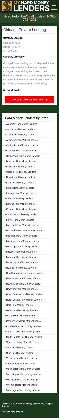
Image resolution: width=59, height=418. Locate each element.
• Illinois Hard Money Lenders (19, 188)
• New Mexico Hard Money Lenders (22, 283)
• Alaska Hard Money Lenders (20, 129)
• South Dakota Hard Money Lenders (23, 337)
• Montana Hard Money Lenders (21, 257)
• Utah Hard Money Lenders (19, 353)
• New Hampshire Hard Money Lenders (24, 273)
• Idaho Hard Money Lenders (19, 182)
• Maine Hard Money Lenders (19, 220)
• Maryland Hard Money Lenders (21, 225)
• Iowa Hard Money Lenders (19, 198)
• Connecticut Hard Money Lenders (22, 156)
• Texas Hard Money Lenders (19, 347)
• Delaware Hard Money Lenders (21, 161)
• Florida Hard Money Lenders (20, 166)
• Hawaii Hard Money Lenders (20, 177)
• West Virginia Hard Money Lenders (23, 374)
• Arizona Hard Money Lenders (20, 134)
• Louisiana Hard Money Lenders (21, 214)
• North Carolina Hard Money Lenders (24, 294)
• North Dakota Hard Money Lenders (23, 299)
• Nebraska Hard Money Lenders (21, 262)
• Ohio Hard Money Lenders (19, 305)
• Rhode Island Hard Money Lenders (23, 326)
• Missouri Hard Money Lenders (21, 251)
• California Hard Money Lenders (21, 145)
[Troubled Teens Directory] (25, 7)
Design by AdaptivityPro (12, 412)
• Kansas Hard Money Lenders (20, 204)
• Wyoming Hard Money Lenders (21, 385)
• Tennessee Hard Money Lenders (22, 342)
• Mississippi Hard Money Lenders (22, 246)
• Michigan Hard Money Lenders (21, 235)
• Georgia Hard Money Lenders (20, 172)
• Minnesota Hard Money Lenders (22, 241)
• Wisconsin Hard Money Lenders (21, 379)
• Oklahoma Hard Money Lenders (21, 310)
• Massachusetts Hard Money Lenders (24, 230)
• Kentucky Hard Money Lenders (21, 209)
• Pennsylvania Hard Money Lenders (23, 321)
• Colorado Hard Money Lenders (21, 150)
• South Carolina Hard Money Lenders (24, 331)
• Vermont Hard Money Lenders (21, 358)
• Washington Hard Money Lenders (22, 369)
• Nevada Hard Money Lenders (20, 267)
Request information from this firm (29, 100)
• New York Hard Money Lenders (21, 289)
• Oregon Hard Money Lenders (20, 315)
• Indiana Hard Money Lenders (20, 193)
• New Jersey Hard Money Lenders (22, 278)
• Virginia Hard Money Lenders (20, 363)
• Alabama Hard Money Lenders (21, 124)
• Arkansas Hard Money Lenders (21, 140)
